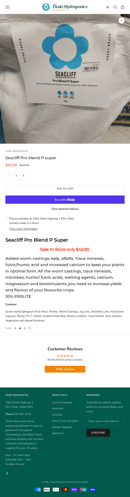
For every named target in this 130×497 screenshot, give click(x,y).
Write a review (65, 369)
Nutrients (58, 408)
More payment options (65, 209)
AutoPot (57, 415)
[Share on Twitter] (20, 328)
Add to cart (65, 188)
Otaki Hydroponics (16, 150)
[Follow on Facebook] (7, 473)
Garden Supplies (62, 427)
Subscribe (98, 432)
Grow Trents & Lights (65, 421)
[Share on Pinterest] (25, 328)
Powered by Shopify (78, 482)
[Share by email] (29, 328)
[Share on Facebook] (15, 328)
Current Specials (62, 402)
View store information (23, 229)
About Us (58, 433)
